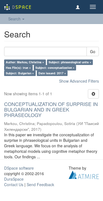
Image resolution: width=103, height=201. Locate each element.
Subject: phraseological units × (70, 62)
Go (92, 51)
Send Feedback (40, 184)
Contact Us (13, 184)
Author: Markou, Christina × (25, 62)
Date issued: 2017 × (52, 73)
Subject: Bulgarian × (20, 73)
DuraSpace (14, 179)
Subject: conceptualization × (54, 68)
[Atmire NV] (84, 174)
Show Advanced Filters (79, 81)
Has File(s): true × (18, 68)
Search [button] (15, 18)
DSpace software (19, 168)
